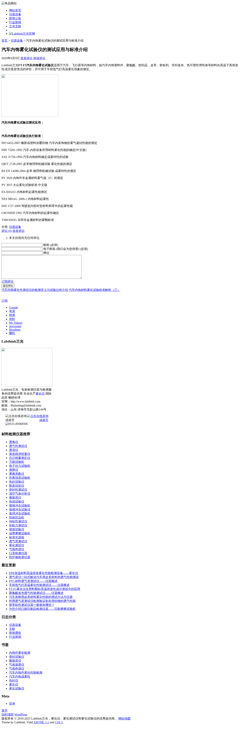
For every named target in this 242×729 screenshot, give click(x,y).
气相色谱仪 (16, 549)
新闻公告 (15, 18)
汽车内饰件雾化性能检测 (25, 672)
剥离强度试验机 (19, 477)
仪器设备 (15, 14)
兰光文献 (15, 26)
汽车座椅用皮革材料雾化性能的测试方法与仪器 (41, 596)
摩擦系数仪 (16, 473)
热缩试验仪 (16, 501)
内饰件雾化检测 (19, 652)
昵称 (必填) (50, 244)
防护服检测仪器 (19, 557)
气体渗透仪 (16, 664)
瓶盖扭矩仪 (16, 485)
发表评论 (26, 58)
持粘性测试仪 (18, 521)
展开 (5, 710)
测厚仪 (13, 469)
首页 (5, 40)
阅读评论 (39, 58)
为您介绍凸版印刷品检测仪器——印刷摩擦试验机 (42, 608)
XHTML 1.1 (41, 722)
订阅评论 (8, 281)
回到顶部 (8, 714)
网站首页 (15, 10)
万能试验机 (16, 461)
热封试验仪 (16, 481)
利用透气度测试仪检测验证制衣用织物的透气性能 (42, 600)
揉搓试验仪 (16, 529)
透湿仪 (13, 450)
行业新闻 (15, 22)
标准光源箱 (16, 537)
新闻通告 (15, 632)
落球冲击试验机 (19, 513)
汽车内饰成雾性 (19, 676)
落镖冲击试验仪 (19, 509)
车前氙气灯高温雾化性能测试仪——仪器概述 (39, 585)
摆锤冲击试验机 (19, 505)
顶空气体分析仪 (19, 493)
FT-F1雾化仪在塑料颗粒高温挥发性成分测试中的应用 (44, 589)
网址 (46, 252)
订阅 (5, 300)
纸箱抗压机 (16, 517)
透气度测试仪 (18, 541)
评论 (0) (7, 230)
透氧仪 (13, 442)
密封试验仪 (16, 656)
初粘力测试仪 (18, 525)
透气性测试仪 (18, 446)
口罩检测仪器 (18, 553)
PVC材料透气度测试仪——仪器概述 (33, 581)
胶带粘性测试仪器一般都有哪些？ (31, 604)
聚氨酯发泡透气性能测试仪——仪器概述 (36, 593)
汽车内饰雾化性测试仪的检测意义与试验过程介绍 (35, 289)
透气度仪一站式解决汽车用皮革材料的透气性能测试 (44, 577)
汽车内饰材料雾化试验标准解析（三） (94, 289)
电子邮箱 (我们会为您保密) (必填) (65, 248)
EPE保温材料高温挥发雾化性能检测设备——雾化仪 (43, 573)
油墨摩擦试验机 (19, 533)
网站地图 (124, 718)
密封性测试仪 (18, 489)
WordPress (20, 714)
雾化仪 (40, 393)
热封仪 (13, 680)
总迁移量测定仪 (19, 457)
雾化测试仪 (16, 545)
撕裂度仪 (15, 497)
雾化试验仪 (16, 688)
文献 (12, 628)
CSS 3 (59, 722)
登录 (12, 703)
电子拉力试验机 (19, 465)
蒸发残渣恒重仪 (19, 453)
